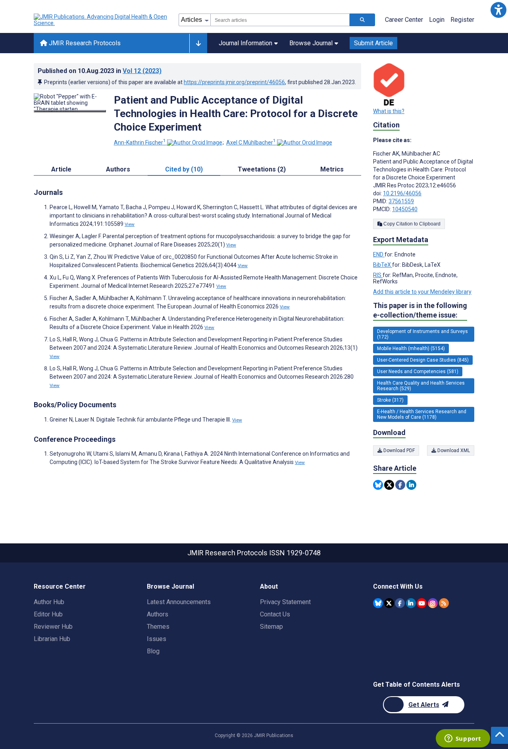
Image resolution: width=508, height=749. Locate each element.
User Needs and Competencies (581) (417, 371)
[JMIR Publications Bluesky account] (378, 603)
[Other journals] (198, 43)
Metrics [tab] (332, 169)
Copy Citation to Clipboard (411, 224)
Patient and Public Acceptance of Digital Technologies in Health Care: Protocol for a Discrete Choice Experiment (236, 113)
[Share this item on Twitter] (389, 485)
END (379, 254)
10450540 (405, 209)
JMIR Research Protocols (84, 43)
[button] (498, 10)
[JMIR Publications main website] (101, 19)
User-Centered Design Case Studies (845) (423, 360)
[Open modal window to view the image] (70, 111)
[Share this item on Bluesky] (378, 485)
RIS (378, 275)
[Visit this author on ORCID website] (194, 142)
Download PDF (398, 450)
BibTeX (382, 265)
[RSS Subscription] (444, 603)
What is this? (388, 111)
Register (462, 19)
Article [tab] (61, 169)
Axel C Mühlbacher (251, 142)
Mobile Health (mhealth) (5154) (411, 348)
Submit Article (373, 43)
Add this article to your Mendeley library (422, 292)
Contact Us (275, 614)
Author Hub (49, 602)
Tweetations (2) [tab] (262, 169)
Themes (158, 626)
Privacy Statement (285, 602)
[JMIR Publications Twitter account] (389, 603)
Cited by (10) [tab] (184, 169)
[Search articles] (362, 19)
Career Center (404, 19)
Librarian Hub (52, 639)
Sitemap (271, 626)
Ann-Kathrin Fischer (140, 142)
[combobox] (280, 19)
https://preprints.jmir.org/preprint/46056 (234, 82)
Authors (157, 614)
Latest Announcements (179, 602)
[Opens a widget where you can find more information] (462, 739)
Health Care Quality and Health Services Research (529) (421, 385)
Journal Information (245, 43)
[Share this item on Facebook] (400, 485)
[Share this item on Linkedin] (411, 485)
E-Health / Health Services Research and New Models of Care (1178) (421, 414)
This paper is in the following (420, 310)
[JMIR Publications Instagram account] (433, 603)
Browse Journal (311, 43)
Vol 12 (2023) (142, 71)
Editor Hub (48, 614)
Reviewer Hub (53, 626)
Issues (156, 639)
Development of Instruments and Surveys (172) (422, 334)
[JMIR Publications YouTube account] (422, 603)
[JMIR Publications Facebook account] (400, 603)
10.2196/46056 (402, 193)
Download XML (453, 450)
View (130, 224)
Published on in (100, 71)
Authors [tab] (118, 169)
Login (436, 19)
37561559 (401, 201)
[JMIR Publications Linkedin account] (411, 603)
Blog (153, 651)
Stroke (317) (390, 400)
